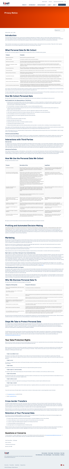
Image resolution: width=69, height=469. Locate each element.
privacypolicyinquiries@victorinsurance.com (13, 335)
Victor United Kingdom (47, 454)
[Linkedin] (63, 465)
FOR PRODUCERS (32, 4)
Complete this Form (11, 394)
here (42, 265)
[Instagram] (61, 465)
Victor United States (56, 454)
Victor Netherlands (39, 454)
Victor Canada (50, 453)
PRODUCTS (24, 4)
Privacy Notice (12, 464)
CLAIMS (49, 4)
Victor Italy (62, 453)
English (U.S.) (57, 30)
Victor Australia (44, 453)
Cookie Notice (17, 464)
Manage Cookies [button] (22, 464)
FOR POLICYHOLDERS (41, 4)
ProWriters (62, 454)
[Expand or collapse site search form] (65, 1)
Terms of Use (6, 464)
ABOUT (54, 4)
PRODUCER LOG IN (62, 4)
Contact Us (50, 1)
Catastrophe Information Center (58, 1)
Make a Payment (44, 1)
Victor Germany (57, 453)
